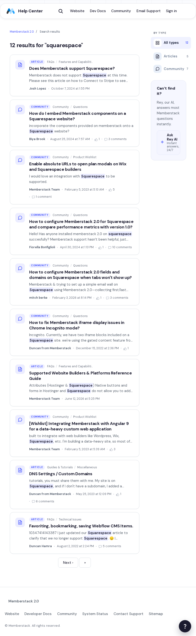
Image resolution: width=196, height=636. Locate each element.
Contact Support (128, 613)
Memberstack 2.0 (22, 32)
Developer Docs (38, 613)
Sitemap (156, 613)
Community (121, 11)
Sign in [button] (171, 11)
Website (77, 11)
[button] (60, 11)
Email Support (148, 11)
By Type (159, 33)
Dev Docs (98, 11)
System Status (95, 613)
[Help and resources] (185, 626)
